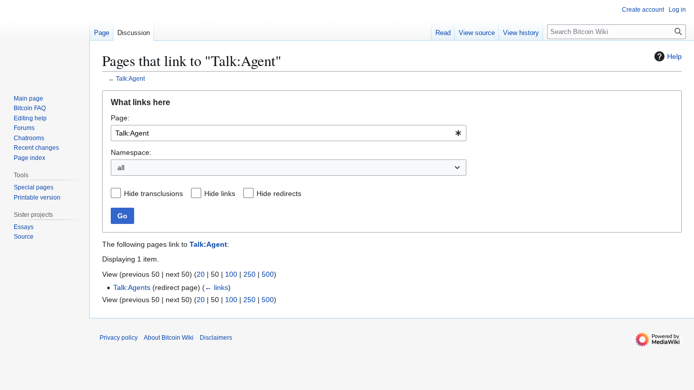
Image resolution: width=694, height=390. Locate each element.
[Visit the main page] (44, 40)
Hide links (219, 193)
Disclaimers (216, 337)
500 (268, 274)
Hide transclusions (153, 193)
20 (201, 274)
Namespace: (131, 152)
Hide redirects (279, 193)
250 (249, 274)
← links (216, 287)
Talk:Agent (130, 78)
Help (674, 56)
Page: (120, 118)
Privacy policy (119, 337)
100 (231, 274)
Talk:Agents (131, 287)
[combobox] (288, 133)
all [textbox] (120, 168)
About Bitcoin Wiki (169, 337)
